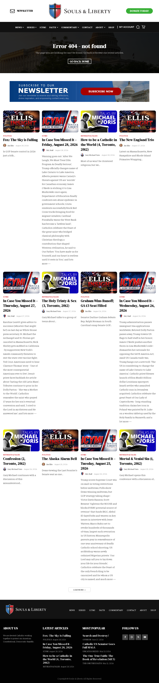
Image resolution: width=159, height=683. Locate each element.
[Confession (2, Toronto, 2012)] (21, 440)
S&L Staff (49, 150)
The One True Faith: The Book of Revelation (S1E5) (99, 657)
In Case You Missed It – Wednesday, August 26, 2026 (137, 305)
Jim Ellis (10, 145)
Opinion (87, 639)
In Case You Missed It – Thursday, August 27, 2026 (20, 305)
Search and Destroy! (96, 636)
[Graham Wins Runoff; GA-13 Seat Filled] (99, 283)
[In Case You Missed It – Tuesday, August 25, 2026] (99, 440)
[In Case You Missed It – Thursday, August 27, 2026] (21, 283)
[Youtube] (145, 637)
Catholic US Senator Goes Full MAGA (99, 645)
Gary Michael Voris (92, 155)
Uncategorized (91, 651)
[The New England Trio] (137, 121)
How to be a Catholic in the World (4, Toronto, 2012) (99, 144)
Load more (78, 589)
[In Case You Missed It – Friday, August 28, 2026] (60, 121)
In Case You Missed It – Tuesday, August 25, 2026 (98, 463)
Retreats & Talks (89, 136)
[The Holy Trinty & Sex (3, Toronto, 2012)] (60, 283)
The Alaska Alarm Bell (59, 458)
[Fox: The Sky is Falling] (21, 121)
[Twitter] (138, 637)
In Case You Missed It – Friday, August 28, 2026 (60, 142)
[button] (138, 27)
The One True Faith (92, 663)
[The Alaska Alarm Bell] (60, 440)
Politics (7, 136)
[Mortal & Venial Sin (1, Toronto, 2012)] (137, 440)
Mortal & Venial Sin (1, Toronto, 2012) (136, 461)
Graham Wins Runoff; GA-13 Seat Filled (97, 303)
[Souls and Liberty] (80, 11)
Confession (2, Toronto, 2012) (14, 461)
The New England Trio (136, 139)
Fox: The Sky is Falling (20, 139)
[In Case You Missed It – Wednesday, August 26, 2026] (137, 283)
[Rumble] (131, 637)
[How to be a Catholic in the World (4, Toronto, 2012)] (99, 121)
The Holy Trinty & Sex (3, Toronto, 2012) (59, 303)
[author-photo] (5, 145)
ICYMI (44, 136)
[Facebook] (125, 637)
